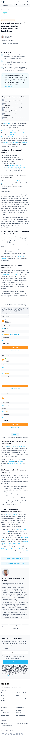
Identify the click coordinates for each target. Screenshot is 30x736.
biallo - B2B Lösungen (21, 698)
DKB (7, 142)
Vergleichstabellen (6, 698)
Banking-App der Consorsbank (15, 446)
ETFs (11, 133)
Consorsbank (7, 123)
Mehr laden (15, 434)
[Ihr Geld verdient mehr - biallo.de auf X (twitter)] (19, 734)
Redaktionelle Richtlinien (22, 693)
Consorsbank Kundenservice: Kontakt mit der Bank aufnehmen (19, 5)
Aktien (3, 137)
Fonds (7, 137)
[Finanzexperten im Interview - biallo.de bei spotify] (8, 734)
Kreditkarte (11, 461)
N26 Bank (15, 142)
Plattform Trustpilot (11, 514)
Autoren (3, 693)
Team (2, 695)
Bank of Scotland (20, 715)
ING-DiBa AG (4, 707)
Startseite (5, 5)
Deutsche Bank (5, 712)
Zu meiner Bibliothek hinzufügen (10, 43)
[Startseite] (4, 2)
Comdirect (24, 142)
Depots (25, 133)
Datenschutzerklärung (6, 675)
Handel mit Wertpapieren (14, 135)
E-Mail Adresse (5, 648)
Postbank (18, 710)
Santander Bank (20, 707)
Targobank (18, 712)
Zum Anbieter (15, 347)
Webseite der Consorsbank (9, 274)
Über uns (18, 695)
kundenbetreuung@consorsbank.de (14, 167)
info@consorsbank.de (14, 165)
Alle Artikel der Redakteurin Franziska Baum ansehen (14, 584)
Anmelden (15, 661)
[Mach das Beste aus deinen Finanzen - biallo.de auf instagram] (14, 734)
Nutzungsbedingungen (22, 723)
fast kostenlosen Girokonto (9, 131)
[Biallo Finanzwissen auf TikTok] (6, 734)
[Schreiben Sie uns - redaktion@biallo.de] (22, 734)
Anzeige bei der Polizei (14, 463)
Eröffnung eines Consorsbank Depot (12, 549)
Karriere (3, 700)
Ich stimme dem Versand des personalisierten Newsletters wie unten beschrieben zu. (14, 657)
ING (4, 142)
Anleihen (14, 137)
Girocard (20, 461)
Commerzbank (5, 715)
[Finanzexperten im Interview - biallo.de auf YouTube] (3, 734)
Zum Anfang (5, 626)
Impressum (4, 723)
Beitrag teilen (26, 626)
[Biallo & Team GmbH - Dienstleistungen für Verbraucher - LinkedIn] (17, 734)
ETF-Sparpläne (18, 133)
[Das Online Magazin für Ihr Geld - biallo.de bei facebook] (11, 734)
